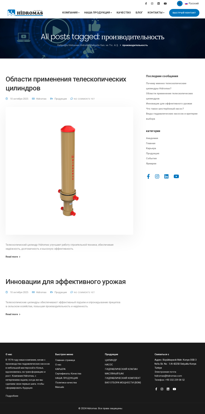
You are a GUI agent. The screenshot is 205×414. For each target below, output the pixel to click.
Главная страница (65, 360)
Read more (12, 257)
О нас (58, 364)
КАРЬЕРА (60, 369)
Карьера (151, 148)
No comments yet (84, 99)
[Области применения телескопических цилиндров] (69, 174)
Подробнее (12, 395)
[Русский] (186, 3)
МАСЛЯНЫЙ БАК (114, 373)
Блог (139, 12)
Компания (70, 12)
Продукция (60, 98)
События (151, 158)
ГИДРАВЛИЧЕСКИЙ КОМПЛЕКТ (123, 378)
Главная (150, 143)
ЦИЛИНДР (111, 360)
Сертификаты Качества (68, 373)
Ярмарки (151, 163)
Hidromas (41, 98)
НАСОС (109, 364)
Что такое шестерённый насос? (165, 108)
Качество (124, 12)
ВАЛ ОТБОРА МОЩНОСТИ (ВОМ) (123, 382)
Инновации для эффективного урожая (66, 282)
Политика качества (66, 382)
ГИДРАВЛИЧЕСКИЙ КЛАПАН (121, 369)
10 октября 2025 (19, 98)
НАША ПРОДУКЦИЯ (97, 12)
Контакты (155, 12)
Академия (152, 138)
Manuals (59, 387)
